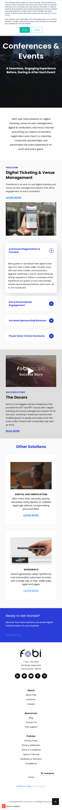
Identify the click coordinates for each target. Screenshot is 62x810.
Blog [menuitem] (31, 717)
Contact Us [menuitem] (31, 722)
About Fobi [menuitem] (31, 695)
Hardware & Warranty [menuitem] (31, 759)
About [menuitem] (31, 690)
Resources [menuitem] (31, 713)
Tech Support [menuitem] (31, 727)
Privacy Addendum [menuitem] (31, 745)
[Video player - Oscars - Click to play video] (31, 371)
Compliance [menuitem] (31, 763)
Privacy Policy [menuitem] (31, 740)
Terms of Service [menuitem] (31, 754)
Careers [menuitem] (31, 704)
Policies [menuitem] (31, 736)
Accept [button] (24, 30)
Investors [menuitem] (31, 699)
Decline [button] (37, 30)
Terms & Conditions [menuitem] (31, 750)
